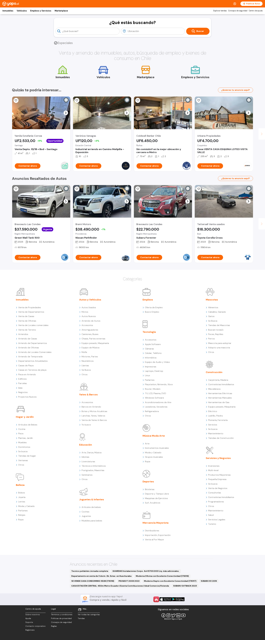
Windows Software (154, 397)
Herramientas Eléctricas (220, 393)
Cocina (21, 429)
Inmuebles (7, 10)
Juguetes (86, 516)
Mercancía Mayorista (156, 522)
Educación (85, 444)
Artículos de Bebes (27, 424)
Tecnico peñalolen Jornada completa (89, 571)
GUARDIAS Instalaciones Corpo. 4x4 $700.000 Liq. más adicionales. (145, 571)
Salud (211, 515)
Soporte (29, 622)
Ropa (20, 519)
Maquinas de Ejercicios (156, 498)
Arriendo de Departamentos (32, 343)
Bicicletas (149, 489)
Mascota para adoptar (219, 343)
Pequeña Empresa (217, 479)
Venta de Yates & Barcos (94, 420)
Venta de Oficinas (27, 320)
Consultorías (214, 492)
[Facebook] (163, 615)
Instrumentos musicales (157, 448)
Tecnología (149, 332)
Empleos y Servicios (40, 10)
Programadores (216, 501)
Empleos (148, 299)
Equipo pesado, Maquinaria (95, 343)
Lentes (21, 501)
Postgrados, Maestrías (93, 470)
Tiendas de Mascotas (219, 325)
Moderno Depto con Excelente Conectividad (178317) (170, 581)
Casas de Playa (26, 365)
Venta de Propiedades (29, 307)
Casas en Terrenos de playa (32, 369)
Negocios (23, 392)
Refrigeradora (152, 411)
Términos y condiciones (61, 614)
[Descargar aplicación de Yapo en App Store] (165, 599)
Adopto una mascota (219, 347)
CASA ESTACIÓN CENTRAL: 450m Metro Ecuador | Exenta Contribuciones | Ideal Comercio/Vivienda (120, 586)
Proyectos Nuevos (27, 396)
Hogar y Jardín (25, 417)
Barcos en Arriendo (91, 406)
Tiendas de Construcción (221, 438)
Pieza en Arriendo (27, 374)
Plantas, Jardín (25, 438)
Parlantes (149, 380)
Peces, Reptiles (215, 334)
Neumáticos (88, 361)
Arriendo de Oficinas (28, 347)
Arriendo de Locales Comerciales (34, 352)
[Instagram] (168, 615)
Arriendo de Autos (91, 320)
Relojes (21, 515)
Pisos (20, 433)
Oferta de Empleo (154, 307)
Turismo (212, 524)
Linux (147, 375)
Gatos (211, 316)
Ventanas (23, 460)
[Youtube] (183, 615)
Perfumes (23, 510)
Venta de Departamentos (31, 311)
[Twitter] (173, 615)
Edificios (22, 378)
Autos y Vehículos (90, 299)
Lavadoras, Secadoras (156, 406)
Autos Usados (89, 307)
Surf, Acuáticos (152, 502)
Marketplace (61, 10)
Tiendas (81, 618)
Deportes (148, 481)
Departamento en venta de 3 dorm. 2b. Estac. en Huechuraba (101, 576)
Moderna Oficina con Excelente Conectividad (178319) (162, 576)
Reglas (54, 626)
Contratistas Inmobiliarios (221, 384)
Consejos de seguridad (237, 11)
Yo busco (86, 424)
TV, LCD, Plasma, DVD (155, 393)
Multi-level (213, 470)
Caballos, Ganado (217, 311)
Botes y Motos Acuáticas (94, 411)
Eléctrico (212, 411)
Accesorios (87, 325)
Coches (85, 511)
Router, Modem (152, 389)
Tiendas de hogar (27, 455)
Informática (150, 357)
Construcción (214, 372)
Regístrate (30, 630)
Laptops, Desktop (154, 371)
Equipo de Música (90, 347)
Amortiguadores (90, 329)
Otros (21, 464)
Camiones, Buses (90, 334)
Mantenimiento (215, 433)
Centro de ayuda (256, 11)
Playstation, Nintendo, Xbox (159, 384)
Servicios (212, 424)
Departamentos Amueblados (33, 361)
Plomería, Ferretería (218, 420)
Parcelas (22, 383)
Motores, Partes (90, 356)
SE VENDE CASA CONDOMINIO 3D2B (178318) (92, 581)
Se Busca (86, 369)
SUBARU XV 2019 (209, 581)
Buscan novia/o (215, 329)
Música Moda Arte (154, 435)
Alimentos (213, 307)
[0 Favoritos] (76, 100)
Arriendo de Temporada (30, 356)
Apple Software (153, 344)
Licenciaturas (88, 461)
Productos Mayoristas (219, 474)
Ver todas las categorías (89, 614)
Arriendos (23, 334)
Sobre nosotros (32, 614)
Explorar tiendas (220, 11)
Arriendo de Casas (27, 338)
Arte (147, 443)
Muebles (22, 442)
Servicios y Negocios (218, 458)
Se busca (22, 451)
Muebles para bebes (92, 520)
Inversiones (213, 465)
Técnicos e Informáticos (94, 465)
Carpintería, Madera (218, 380)
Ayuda (28, 618)
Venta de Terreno (27, 329)
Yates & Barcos (88, 394)
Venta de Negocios (217, 488)
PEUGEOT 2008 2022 (129, 581)
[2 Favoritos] (198, 188)
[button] (65, 113)
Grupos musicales (154, 456)
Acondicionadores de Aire (158, 402)
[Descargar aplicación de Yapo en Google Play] (178, 599)
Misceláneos (214, 389)
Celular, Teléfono (153, 353)
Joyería (21, 497)
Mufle (84, 352)
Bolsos (21, 492)
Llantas (85, 365)
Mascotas (212, 299)
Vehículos (22, 10)
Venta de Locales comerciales (33, 325)
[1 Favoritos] (16, 100)
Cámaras (149, 348)
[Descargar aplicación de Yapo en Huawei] (156, 599)
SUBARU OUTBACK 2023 (185, 586)
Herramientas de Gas (218, 402)
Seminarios (87, 474)
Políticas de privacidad (61, 618)
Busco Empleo (152, 311)
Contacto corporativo (35, 626)
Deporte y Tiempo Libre (157, 493)
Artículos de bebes (91, 507)
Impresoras (150, 366)
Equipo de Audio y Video (157, 362)
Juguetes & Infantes (91, 499)
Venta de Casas (26, 316)
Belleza (20, 485)
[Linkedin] (178, 615)
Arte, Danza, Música (91, 452)
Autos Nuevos (89, 316)
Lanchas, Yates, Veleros (93, 415)
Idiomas (85, 456)
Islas (20, 387)
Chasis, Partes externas (93, 338)
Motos (85, 311)
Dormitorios (24, 447)
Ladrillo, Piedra (215, 415)
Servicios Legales (216, 519)
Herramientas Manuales (220, 397)
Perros (211, 338)
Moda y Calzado (26, 506)
